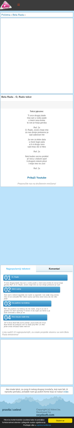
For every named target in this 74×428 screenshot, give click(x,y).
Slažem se (60, 420)
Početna (5, 14)
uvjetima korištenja (43, 425)
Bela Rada (18, 14)
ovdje (65, 392)
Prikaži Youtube (36, 177)
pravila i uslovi (11, 409)
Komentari (54, 268)
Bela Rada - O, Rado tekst (16, 96)
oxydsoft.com (45, 414)
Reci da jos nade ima (20, 317)
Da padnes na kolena (20, 303)
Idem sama (16, 289)
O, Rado (15, 277)
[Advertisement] (37, 56)
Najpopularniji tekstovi (18, 268)
